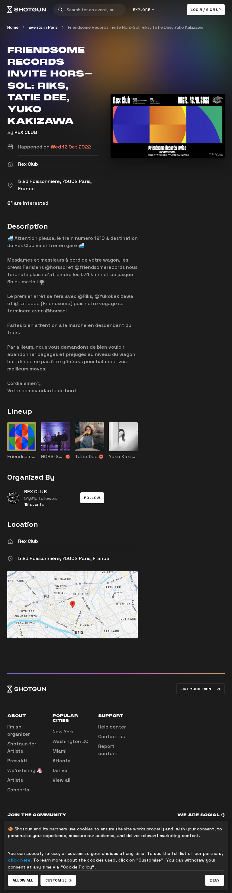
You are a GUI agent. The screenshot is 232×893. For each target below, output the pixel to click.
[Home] (26, 9)
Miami (59, 751)
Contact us (111, 736)
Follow (92, 497)
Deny (214, 880)
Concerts (18, 790)
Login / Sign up (206, 9)
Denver (61, 770)
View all (61, 780)
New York (63, 731)
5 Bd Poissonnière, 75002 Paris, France (63, 558)
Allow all (23, 880)
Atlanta (62, 761)
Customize (55, 880)
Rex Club (28, 541)
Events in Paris (43, 27)
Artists (15, 780)
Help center (112, 727)
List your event (197, 688)
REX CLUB (25, 132)
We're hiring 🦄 (25, 770)
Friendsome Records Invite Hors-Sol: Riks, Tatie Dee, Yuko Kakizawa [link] (135, 27)
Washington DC (70, 741)
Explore (141, 9)
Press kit (17, 761)
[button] (92, 497)
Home (12, 27)
